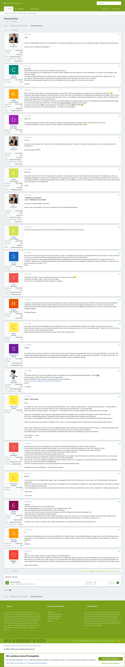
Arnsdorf (19, 187)
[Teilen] (116, 35)
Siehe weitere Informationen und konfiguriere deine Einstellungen (26, 663)
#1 (119, 34)
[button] (25, 9)
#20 (119, 551)
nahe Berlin (19, 318)
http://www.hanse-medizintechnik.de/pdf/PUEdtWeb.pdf (42, 381)
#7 (119, 195)
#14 (119, 370)
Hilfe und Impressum (109, 641)
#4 (119, 116)
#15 (119, 396)
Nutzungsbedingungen (55, 614)
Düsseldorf (19, 108)
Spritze (12, 584)
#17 (119, 474)
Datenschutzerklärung (54, 616)
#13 (119, 345)
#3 (119, 90)
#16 (119, 443)
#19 (119, 530)
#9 (119, 253)
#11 (119, 300)
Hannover (19, 54)
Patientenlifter (15, 582)
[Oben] (117, 640)
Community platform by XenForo (22, 645)
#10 (119, 274)
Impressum (51, 612)
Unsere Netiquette (53, 618)
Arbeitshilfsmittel (29, 584)
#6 (119, 169)
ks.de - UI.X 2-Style (24, 641)
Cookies (8, 641)
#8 (119, 227)
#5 (119, 137)
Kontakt (50, 621)
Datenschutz (98, 641)
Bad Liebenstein (17, 363)
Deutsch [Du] (41, 641)
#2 (119, 66)
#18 (119, 502)
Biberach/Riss (18, 520)
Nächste (15, 30)
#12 (119, 323)
